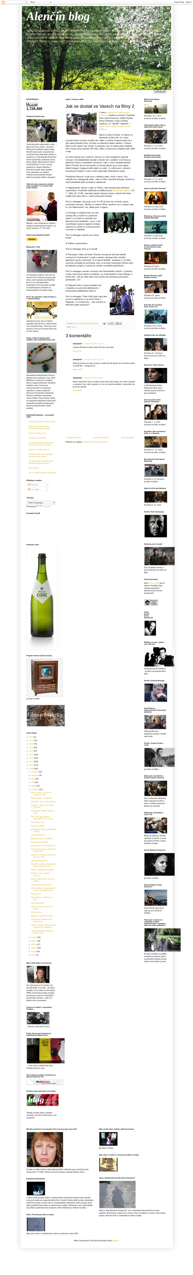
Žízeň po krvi (36, 894)
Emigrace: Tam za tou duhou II (43, 802)
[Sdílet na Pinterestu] (120, 323)
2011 (31, 762)
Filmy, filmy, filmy (37, 903)
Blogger (115, 1241)
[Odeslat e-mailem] (109, 323)
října (33, 779)
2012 (31, 758)
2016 (31, 744)
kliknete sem (154, 583)
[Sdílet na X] (114, 323)
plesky (74, 327)
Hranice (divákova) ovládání (42, 870)
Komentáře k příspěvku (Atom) (95, 442)
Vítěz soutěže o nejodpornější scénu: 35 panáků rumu (43, 889)
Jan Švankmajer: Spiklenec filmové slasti (42, 932)
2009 (31, 769)
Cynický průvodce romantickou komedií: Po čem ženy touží (41, 444)
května (34, 941)
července (35, 789)
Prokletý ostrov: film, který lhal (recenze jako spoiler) (41, 455)
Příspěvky (34, 485)
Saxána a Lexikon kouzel (39, 449)
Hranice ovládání (38, 826)
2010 (31, 765)
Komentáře (34, 489)
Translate (46, 506)
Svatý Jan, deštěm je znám (42, 916)
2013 (31, 755)
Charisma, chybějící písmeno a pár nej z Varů (43, 856)
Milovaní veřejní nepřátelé (41, 839)
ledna (33, 955)
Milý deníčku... (34, 468)
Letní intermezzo (37, 835)
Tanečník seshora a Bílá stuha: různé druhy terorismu (43, 865)
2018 (31, 737)
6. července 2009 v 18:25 (92, 378)
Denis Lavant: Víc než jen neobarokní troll (41, 793)
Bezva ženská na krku (38, 433)
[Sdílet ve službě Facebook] (117, 323)
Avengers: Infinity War (37, 438)
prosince (35, 772)
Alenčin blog (58, 16)
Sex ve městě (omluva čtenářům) (42, 473)
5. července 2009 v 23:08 (92, 344)
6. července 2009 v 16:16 (92, 359)
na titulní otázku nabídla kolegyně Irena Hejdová (115, 126)
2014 (31, 751)
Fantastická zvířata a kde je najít (42, 422)
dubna (34, 944)
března (34, 948)
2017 (31, 740)
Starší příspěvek (127, 438)
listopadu (35, 775)
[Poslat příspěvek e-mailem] (104, 323)
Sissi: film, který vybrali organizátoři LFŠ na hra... (42, 818)
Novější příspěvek (73, 438)
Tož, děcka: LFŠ (37, 822)
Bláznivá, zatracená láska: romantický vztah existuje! (39, 427)
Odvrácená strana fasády (41, 885)
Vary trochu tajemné (39, 861)
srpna (33, 786)
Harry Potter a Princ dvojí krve (43, 846)
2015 (31, 747)
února (33, 951)
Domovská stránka (101, 438)
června (34, 937)
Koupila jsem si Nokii (39, 842)
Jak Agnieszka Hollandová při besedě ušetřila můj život (41, 462)
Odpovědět (77, 351)
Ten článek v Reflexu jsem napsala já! (41, 920)
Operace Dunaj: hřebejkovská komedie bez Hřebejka (43, 926)
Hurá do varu (36, 912)
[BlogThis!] (111, 323)
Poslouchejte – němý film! (41, 798)
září (33, 782)
